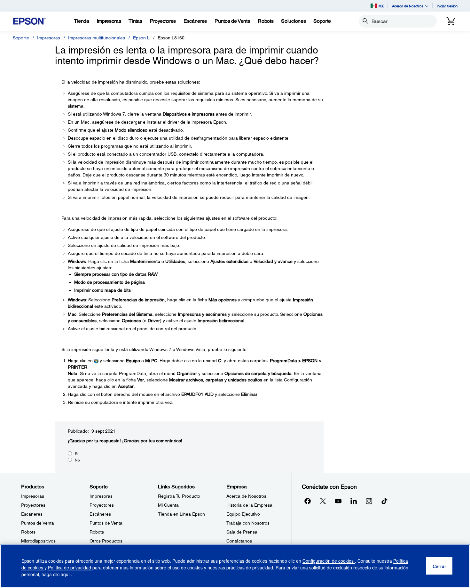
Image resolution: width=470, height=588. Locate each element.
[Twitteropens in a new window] (323, 501)
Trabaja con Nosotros (248, 523)
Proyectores (33, 505)
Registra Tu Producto (179, 496)
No (77, 460)
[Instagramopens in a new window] (369, 501)
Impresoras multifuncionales (96, 37)
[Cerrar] (439, 566)
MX (381, 6)
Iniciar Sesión (447, 6)
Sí (76, 454)
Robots (28, 532)
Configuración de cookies (328, 561)
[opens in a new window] (384, 501)
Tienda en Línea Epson (181, 514)
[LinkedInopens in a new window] (353, 501)
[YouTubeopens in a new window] (338, 501)
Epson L (141, 37)
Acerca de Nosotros (246, 496)
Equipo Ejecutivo (243, 514)
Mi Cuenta (168, 505)
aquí (66, 574)
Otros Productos (106, 540)
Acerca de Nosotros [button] (407, 6)
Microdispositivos (38, 540)
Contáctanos (239, 540)
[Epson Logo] (29, 21)
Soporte (21, 37)
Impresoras (48, 37)
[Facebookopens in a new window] (307, 501)
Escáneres (32, 514)
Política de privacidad (69, 567)
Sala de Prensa (241, 532)
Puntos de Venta (37, 523)
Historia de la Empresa (249, 505)
